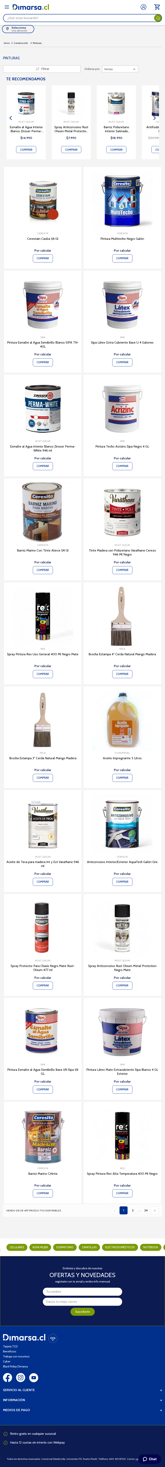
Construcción (21, 42)
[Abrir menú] (7, 7)
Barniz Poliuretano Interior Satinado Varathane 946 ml (116, 129)
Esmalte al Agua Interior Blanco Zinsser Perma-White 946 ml (26, 129)
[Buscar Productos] (158, 18)
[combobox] (82, 18)
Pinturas (37, 42)
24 (146, 1210)
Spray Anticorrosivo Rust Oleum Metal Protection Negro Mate (71, 129)
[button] (10, 118)
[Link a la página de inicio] (6, 43)
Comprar (26, 149)
